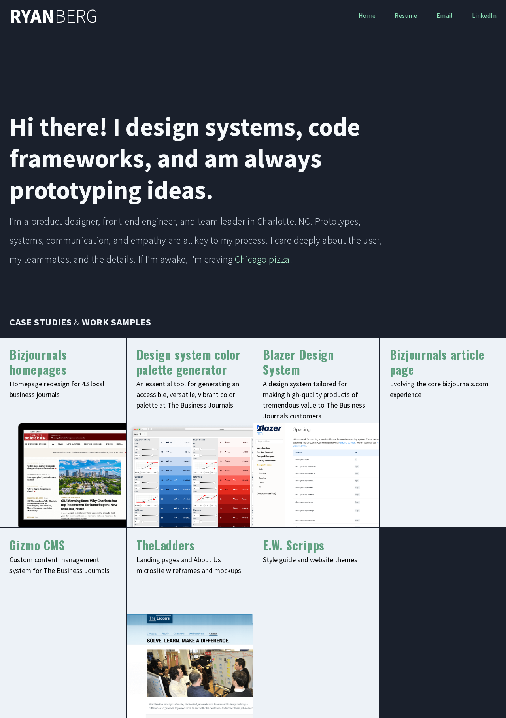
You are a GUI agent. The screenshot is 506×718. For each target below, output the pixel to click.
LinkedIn (484, 15)
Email (444, 15)
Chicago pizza (262, 259)
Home (367, 15)
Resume (406, 15)
